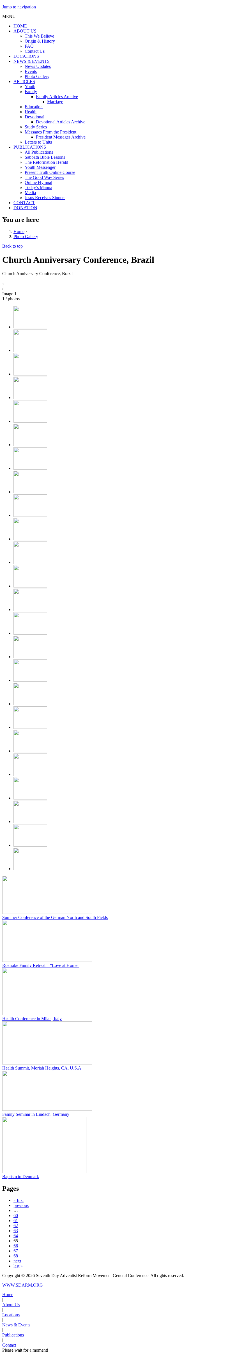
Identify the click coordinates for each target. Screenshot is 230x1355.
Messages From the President (50, 132)
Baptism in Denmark (20, 1176)
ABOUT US (24, 31)
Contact (9, 1345)
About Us (11, 1304)
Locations (11, 1314)
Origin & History (40, 41)
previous (21, 1205)
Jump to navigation (19, 6)
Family (31, 91)
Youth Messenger (40, 167)
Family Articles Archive (57, 96)
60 (15, 1215)
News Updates (38, 66)
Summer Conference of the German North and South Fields (55, 917)
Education (34, 106)
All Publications (39, 152)
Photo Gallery (37, 76)
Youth (30, 86)
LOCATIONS (26, 56)
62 (15, 1225)
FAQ (29, 46)
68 (15, 1255)
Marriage (55, 101)
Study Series (36, 127)
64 (15, 1235)
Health (30, 111)
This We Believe (39, 36)
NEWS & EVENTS (31, 61)
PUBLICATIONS (29, 147)
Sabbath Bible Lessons (45, 157)
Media (30, 192)
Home (18, 231)
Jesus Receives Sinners (45, 197)
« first (18, 1200)
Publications (13, 1335)
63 (15, 1230)
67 (15, 1250)
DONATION (25, 207)
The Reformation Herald (46, 162)
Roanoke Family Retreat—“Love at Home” (40, 965)
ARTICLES (24, 81)
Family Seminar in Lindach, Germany (35, 1114)
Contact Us (35, 51)
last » (18, 1266)
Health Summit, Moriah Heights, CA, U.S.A (41, 1068)
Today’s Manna (38, 187)
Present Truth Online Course (50, 172)
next (17, 1261)
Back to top (12, 246)
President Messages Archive (61, 137)
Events (31, 71)
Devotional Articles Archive (60, 121)
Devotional (34, 116)
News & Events (16, 1324)
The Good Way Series (44, 177)
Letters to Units (38, 142)
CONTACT (24, 202)
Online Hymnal (38, 182)
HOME (20, 26)
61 (15, 1220)
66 (15, 1245)
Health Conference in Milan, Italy (32, 1018)
